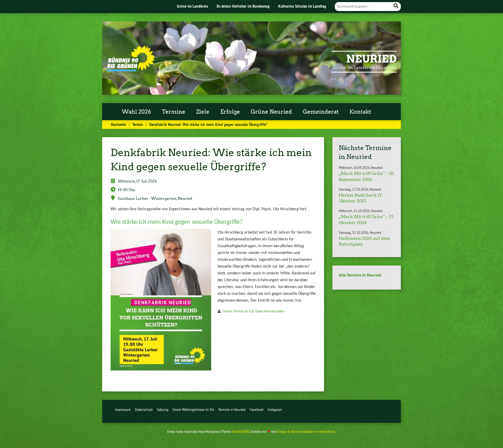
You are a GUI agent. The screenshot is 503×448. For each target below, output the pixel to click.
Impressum (123, 409)
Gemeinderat (321, 111)
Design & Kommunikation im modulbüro (306, 431)
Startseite (118, 124)
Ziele (202, 111)
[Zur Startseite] (130, 70)
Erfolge (230, 111)
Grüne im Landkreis (192, 6)
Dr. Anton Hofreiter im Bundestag (243, 6)
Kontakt (360, 111)
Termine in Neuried (231, 409)
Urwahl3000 (240, 431)
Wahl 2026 (136, 111)
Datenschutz (144, 409)
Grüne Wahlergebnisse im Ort (193, 409)
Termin (137, 124)
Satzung (162, 409)
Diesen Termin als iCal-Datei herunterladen (253, 311)
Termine (173, 111)
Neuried (371, 59)
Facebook (257, 409)
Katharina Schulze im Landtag (302, 6)
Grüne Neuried (271, 111)
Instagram (275, 409)
